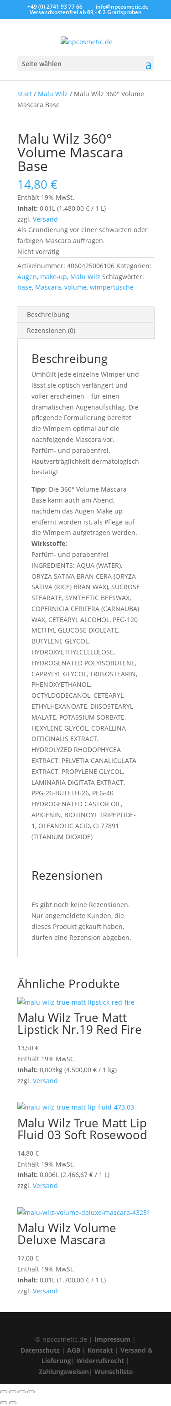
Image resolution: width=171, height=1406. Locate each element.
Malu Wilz (53, 93)
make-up (53, 276)
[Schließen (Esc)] (31, 1391)
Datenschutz (40, 1350)
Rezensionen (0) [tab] (51, 330)
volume (75, 287)
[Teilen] (22, 1391)
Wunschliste (113, 1371)
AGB (73, 1350)
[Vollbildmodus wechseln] (12, 1391)
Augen (27, 276)
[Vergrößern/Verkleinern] (3, 1391)
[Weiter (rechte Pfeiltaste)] (12, 1402)
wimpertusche (112, 287)
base (24, 287)
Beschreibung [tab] (48, 314)
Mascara (48, 287)
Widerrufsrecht (100, 1360)
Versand (45, 219)
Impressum (112, 1339)
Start (24, 93)
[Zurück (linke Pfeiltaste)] (3, 1402)
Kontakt (100, 1350)
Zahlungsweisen (64, 1371)
